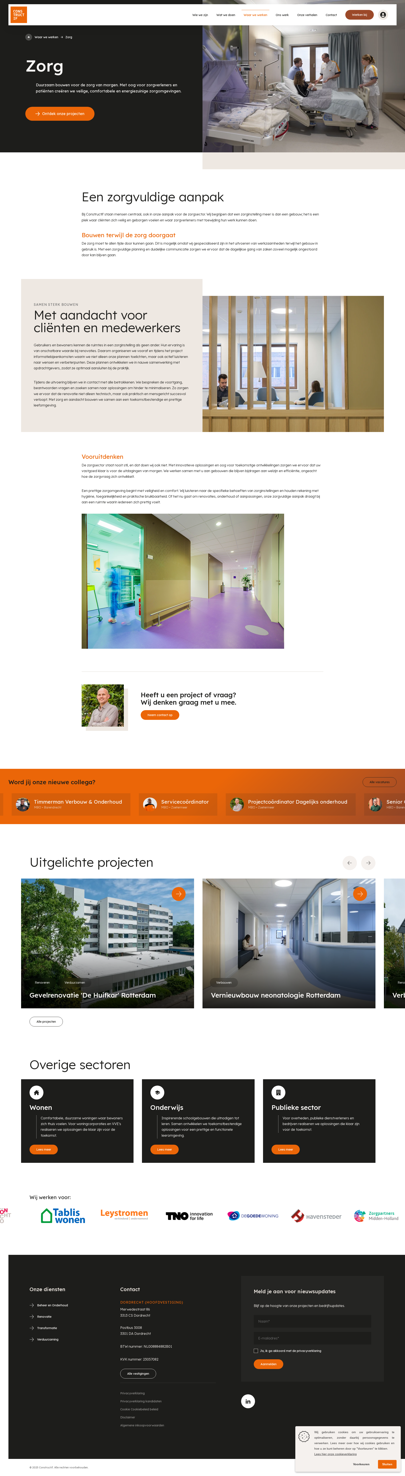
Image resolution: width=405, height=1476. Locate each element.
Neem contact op (160, 715)
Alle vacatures (380, 782)
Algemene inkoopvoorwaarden (142, 1425)
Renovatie (44, 1317)
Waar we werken (255, 15)
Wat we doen (225, 15)
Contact (331, 15)
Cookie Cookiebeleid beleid (139, 1409)
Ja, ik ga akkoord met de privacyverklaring (290, 1351)
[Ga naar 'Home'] (28, 37)
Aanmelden (269, 1364)
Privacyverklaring (132, 1393)
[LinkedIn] (248, 1401)
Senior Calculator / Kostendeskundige (351, 802)
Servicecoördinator (102, 802)
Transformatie (47, 1328)
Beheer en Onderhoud (52, 1305)
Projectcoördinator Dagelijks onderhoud (214, 802)
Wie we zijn (200, 15)
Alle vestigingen (138, 1374)
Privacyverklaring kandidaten (141, 1401)
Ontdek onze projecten (63, 113)
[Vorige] (350, 863)
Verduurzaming (47, 1339)
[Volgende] (368, 863)
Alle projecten (46, 1022)
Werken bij (359, 15)
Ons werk (282, 15)
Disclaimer (127, 1417)
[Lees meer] (77, 1121)
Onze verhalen (307, 15)
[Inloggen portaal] (383, 15)
